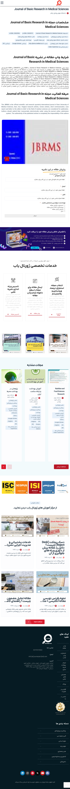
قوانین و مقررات (63, 690)
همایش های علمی (63, 677)
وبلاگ (64, 684)
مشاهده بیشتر (61, 467)
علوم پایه (63, 746)
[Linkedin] (22, 773)
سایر (62, 211)
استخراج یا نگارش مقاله (56, 205)
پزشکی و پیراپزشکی (60, 731)
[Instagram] (27, 773)
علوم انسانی (62, 741)
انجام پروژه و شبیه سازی (64, 666)
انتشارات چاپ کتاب (63, 655)
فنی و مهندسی (61, 736)
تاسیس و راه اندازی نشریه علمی (13, 289)
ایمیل (62, 186)
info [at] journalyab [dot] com (38, 657)
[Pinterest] (32, 773)
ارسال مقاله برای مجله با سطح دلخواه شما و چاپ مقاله (35, 291)
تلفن (63, 195)
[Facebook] (47, 773)
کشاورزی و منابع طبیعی (59, 756)
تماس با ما (63, 698)
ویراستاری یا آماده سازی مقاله (55, 207)
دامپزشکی (63, 762)
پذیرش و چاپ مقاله (57, 209)
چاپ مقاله (64, 647)
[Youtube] (42, 773)
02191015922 (37, 650)
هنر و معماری (62, 751)
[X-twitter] (37, 773)
